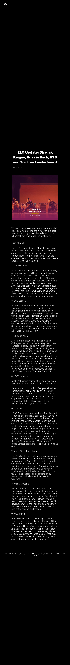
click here (48, 553)
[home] (5, 3)
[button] (65, 4)
